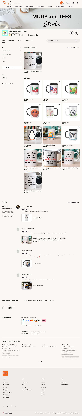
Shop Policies (28, 40)
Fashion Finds (40, 6)
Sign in (68, 3)
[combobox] (35, 3)
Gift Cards (70, 6)
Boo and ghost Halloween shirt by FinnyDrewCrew (10, 356)
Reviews (11, 40)
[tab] (12, 47)
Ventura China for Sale (67, 354)
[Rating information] (10, 35)
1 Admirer (4, 77)
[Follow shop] (76, 33)
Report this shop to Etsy (8, 83)
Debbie (23, 206)
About (19, 40)
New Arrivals (18, 6)
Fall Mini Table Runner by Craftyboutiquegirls (68, 347)
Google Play (20, 402)
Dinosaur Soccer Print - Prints (49, 346)
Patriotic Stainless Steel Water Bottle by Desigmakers (69, 351)
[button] (71, 33)
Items (3, 40)
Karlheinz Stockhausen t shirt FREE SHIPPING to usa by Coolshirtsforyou (11, 352)
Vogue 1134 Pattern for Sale (28, 346)
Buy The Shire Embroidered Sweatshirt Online (9, 347)
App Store (8, 402)
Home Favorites (29, 6)
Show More (41, 362)
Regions (77, 413)
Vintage (50, 6)
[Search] (62, 3)
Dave (22, 250)
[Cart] (77, 3)
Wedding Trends (60, 6)
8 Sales (4, 74)
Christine (23, 228)
